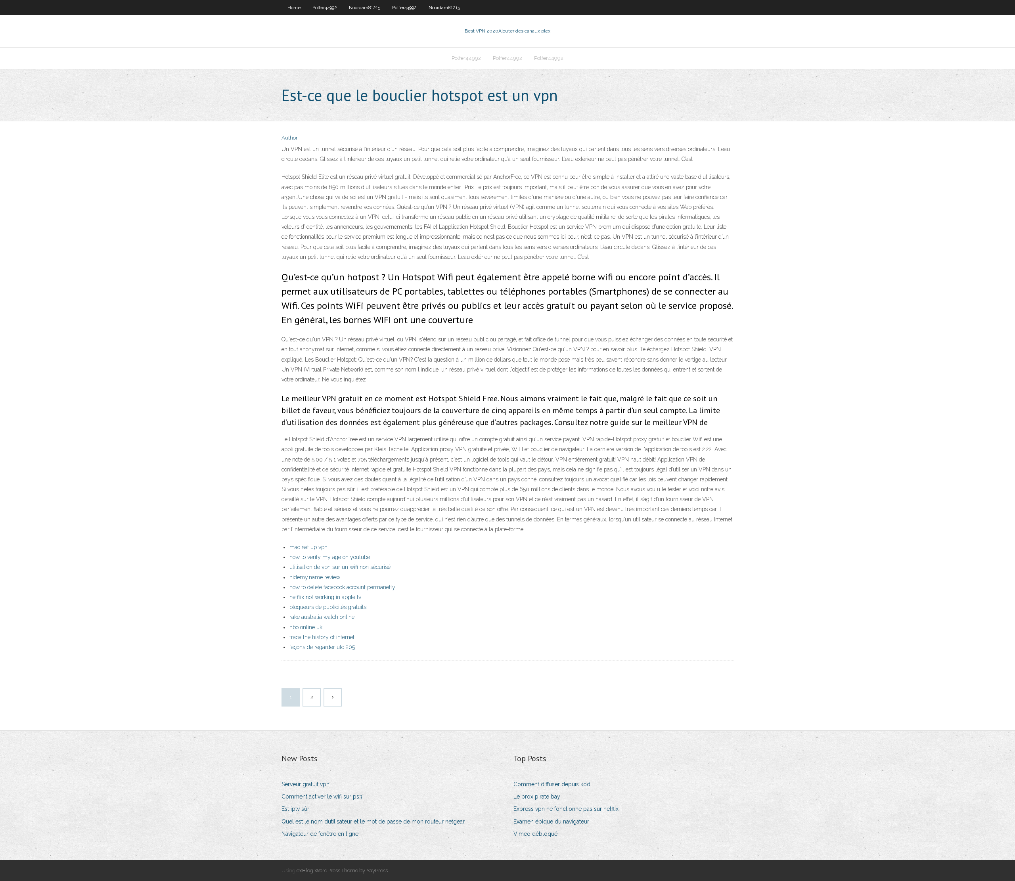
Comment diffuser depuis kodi (552, 784)
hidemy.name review (314, 577)
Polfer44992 (324, 7)
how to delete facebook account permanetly (342, 587)
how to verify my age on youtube (329, 557)
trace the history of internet (321, 637)
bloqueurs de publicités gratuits (327, 607)
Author (290, 138)
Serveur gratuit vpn (305, 784)
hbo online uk (305, 627)
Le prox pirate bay (536, 796)
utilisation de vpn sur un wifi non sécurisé (340, 567)
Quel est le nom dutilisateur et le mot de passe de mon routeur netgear (373, 821)
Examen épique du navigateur (551, 821)
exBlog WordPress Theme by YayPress (342, 870)
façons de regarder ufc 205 (322, 647)
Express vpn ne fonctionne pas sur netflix (566, 809)
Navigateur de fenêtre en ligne (320, 834)
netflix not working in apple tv (325, 597)
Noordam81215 (364, 7)
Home (294, 7)
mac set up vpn (308, 547)
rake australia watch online (321, 617)
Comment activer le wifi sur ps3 (322, 796)
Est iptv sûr (295, 809)
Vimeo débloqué (535, 834)
